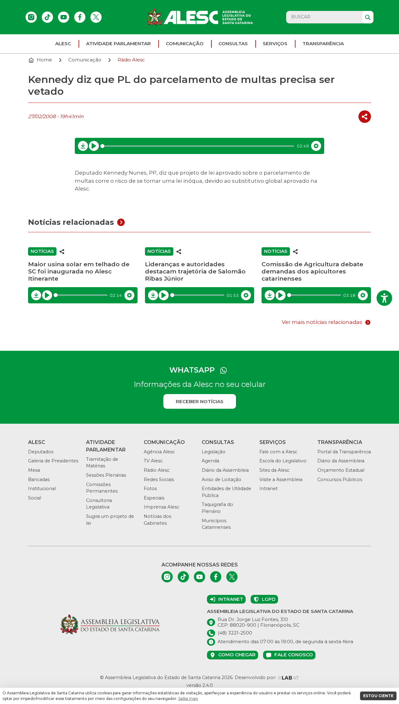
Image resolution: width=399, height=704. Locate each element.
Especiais (154, 498)
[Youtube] (63, 17)
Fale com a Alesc (278, 452)
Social (34, 498)
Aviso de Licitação (221, 479)
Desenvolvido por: (256, 677)
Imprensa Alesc (161, 507)
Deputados (40, 452)
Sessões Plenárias (106, 475)
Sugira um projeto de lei (110, 520)
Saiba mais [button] (188, 698)
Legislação (213, 452)
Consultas (233, 43)
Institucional (42, 488)
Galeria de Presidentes (53, 461)
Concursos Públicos (339, 479)
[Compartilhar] (364, 116)
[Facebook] (79, 17)
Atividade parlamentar (118, 43)
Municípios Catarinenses (216, 524)
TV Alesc (153, 461)
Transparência (323, 43)
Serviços (275, 43)
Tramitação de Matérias (102, 462)
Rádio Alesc (157, 470)
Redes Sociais (159, 479)
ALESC (63, 43)
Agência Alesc (159, 452)
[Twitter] (96, 17)
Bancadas (39, 479)
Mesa (34, 470)
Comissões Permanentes (102, 488)
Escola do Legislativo (282, 461)
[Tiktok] (47, 17)
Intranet (268, 488)
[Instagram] (31, 17)
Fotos (150, 488)
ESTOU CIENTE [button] (378, 695)
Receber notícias (200, 401)
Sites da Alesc (274, 470)
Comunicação (185, 43)
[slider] (197, 146)
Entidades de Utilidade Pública (226, 492)
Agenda (210, 461)
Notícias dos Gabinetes (157, 520)
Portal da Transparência (344, 452)
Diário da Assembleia (225, 470)
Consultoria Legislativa (99, 504)
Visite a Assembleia (280, 479)
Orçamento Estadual (340, 470)
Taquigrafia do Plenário (217, 508)
